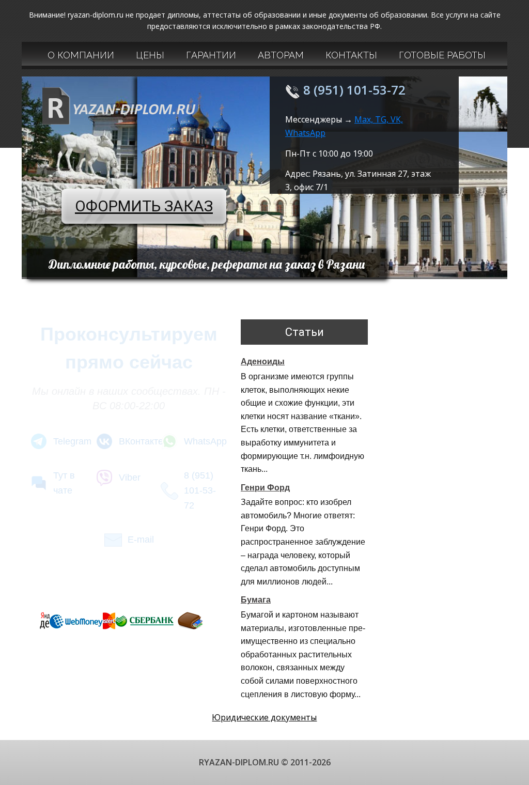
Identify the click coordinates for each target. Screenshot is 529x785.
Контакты (351, 55)
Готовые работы (442, 55)
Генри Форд (265, 487)
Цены (150, 55)
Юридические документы (264, 717)
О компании (81, 55)
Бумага (256, 599)
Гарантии (211, 55)
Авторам (281, 55)
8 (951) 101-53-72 (354, 89)
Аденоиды (263, 361)
